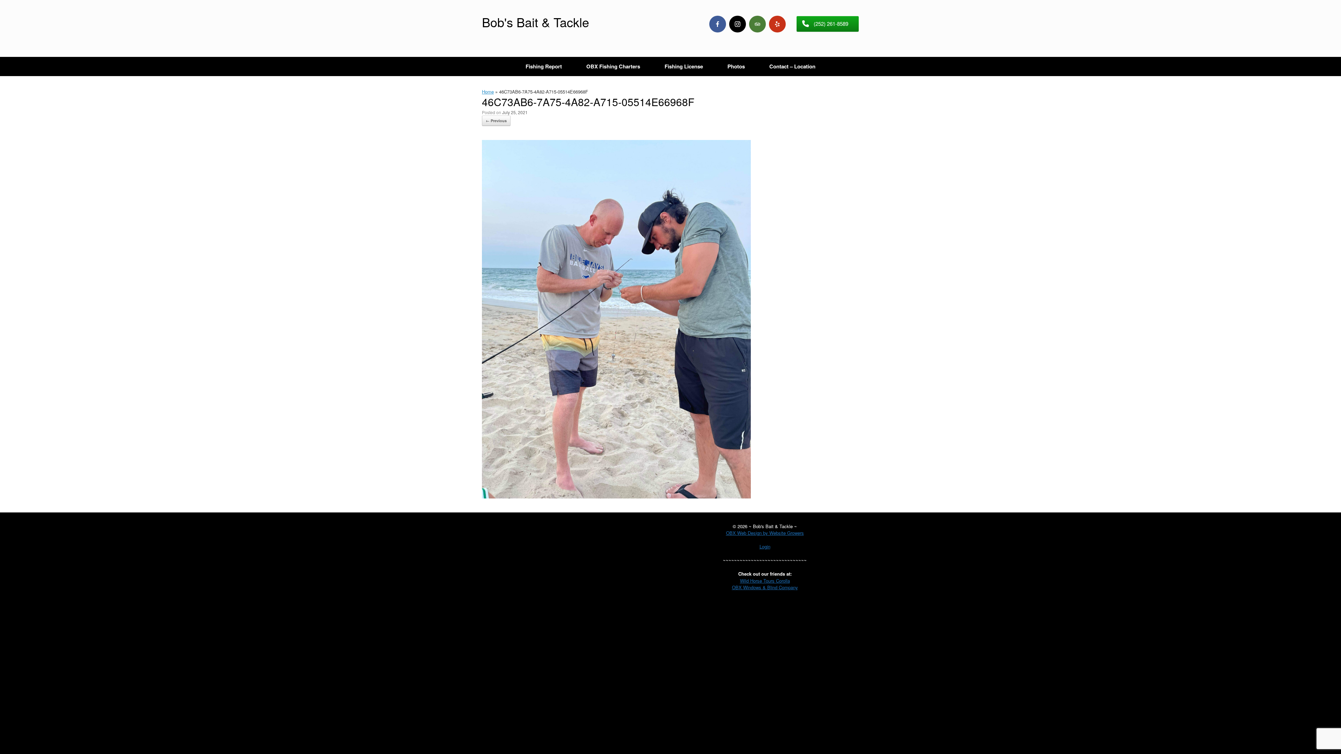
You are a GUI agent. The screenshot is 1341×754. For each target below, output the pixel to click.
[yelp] (777, 24)
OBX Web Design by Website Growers (765, 533)
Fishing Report (544, 66)
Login (765, 546)
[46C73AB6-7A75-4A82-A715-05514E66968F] (616, 496)
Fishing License (684, 66)
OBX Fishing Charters (613, 66)
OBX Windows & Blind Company (765, 587)
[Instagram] (737, 24)
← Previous (496, 120)
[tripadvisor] (757, 24)
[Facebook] (717, 24)
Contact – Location (792, 66)
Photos (736, 66)
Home (488, 91)
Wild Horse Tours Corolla (765, 580)
